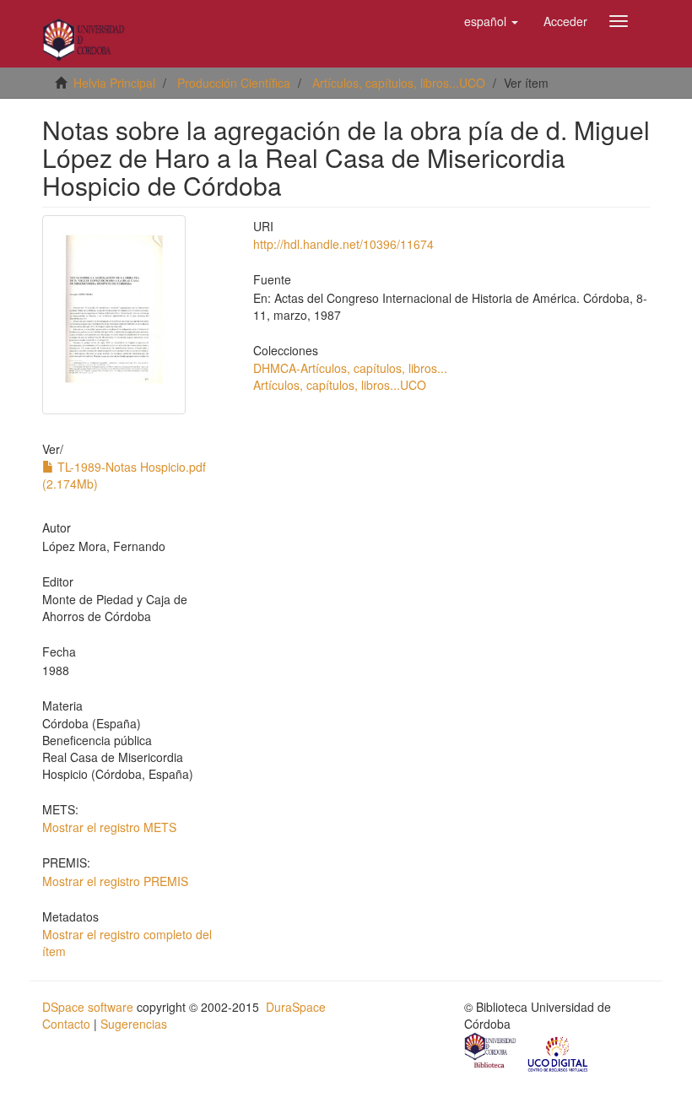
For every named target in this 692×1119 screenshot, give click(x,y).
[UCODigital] (558, 1052)
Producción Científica (233, 82)
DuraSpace (296, 1006)
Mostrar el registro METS (109, 827)
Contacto (66, 1023)
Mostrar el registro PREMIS (115, 881)
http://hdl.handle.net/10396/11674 (343, 243)
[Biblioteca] (491, 1052)
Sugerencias (133, 1023)
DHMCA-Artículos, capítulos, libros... (350, 367)
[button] (491, 21)
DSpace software (87, 1006)
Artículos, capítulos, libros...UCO (398, 82)
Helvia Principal (114, 82)
